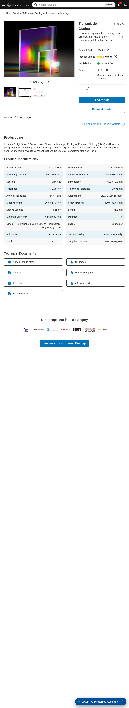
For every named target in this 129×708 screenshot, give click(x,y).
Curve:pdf (18, 272)
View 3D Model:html (23, 262)
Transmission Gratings (57, 13)
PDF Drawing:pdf (84, 272)
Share (117, 23)
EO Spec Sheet (20, 293)
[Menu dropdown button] (3, 4)
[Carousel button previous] (30, 82)
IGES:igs (17, 283)
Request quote (102, 109)
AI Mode (109, 5)
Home (9, 13)
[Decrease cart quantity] (87, 92)
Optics (17, 13)
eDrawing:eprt (82, 283)
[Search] (36, 5)
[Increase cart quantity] (87, 89)
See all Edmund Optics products (101, 124)
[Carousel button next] (48, 82)
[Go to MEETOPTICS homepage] (18, 5)
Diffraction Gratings (33, 13)
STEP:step (80, 262)
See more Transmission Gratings (64, 343)
